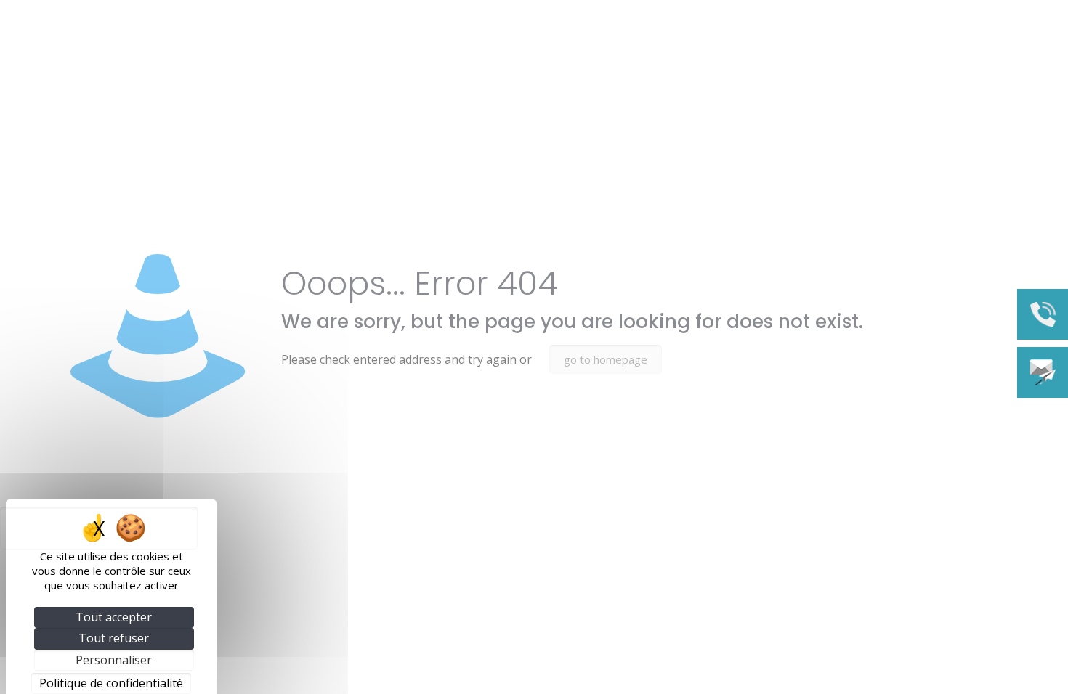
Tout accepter (114, 617)
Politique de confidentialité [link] (111, 683)
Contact (1042, 372)
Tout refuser (113, 638)
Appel (1042, 314)
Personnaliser (114, 660)
